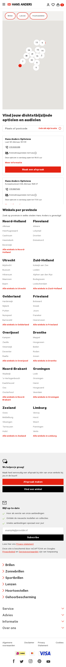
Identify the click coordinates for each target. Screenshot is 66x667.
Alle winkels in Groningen (46, 397)
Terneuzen (7, 427)
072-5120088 (14, 147)
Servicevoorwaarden (29, 552)
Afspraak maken (33, 482)
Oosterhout (8, 392)
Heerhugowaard (10, 231)
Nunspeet (7, 315)
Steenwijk (7, 347)
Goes (5, 413)
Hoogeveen (38, 342)
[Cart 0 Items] (58, 5)
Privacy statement (25, 544)
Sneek (36, 306)
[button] (48, 5)
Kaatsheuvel (8, 383)
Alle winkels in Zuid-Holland (47, 289)
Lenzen (22, 16)
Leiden (36, 270)
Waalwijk (6, 374)
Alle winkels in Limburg (45, 436)
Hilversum (7, 275)
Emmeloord (38, 240)
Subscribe (33, 537)
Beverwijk (7, 245)
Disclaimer (29, 643)
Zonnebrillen (13, 572)
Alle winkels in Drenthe (44, 361)
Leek (35, 374)
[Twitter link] (21, 661)
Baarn (5, 284)
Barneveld (7, 320)
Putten (5, 311)
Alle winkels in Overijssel (15, 361)
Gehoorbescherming (19, 598)
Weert (36, 422)
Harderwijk (7, 302)
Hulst (5, 431)
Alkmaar (6, 226)
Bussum (6, 270)
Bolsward (37, 302)
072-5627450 (14, 189)
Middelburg (7, 418)
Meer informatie (13, 163)
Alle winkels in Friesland (45, 325)
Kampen (6, 338)
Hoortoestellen (38, 16)
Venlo (35, 431)
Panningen (38, 427)
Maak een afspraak (33, 169)
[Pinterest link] (39, 661)
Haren (36, 383)
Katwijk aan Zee (40, 265)
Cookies (60, 643)
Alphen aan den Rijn (42, 275)
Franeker (37, 315)
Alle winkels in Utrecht (14, 289)
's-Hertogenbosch (11, 378)
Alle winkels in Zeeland (14, 436)
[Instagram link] (30, 661)
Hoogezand (38, 388)
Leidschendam (40, 284)
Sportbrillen (12, 578)
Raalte (5, 356)
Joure (36, 311)
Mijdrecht (7, 265)
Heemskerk (7, 240)
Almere (36, 226)
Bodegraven (39, 279)
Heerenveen (39, 320)
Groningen (38, 378)
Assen (36, 356)
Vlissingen (7, 422)
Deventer (7, 352)
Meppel (36, 338)
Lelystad (37, 231)
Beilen (36, 347)
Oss (4, 388)
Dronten (37, 236)
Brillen (10, 16)
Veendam (37, 392)
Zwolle (5, 342)
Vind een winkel (33, 489)
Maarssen (7, 279)
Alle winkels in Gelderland (15, 325)
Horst (35, 418)
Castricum (7, 236)
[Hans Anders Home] (21, 4)
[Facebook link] (14, 661)
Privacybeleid (8, 552)
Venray (36, 413)
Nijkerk (5, 306)
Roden (36, 352)
